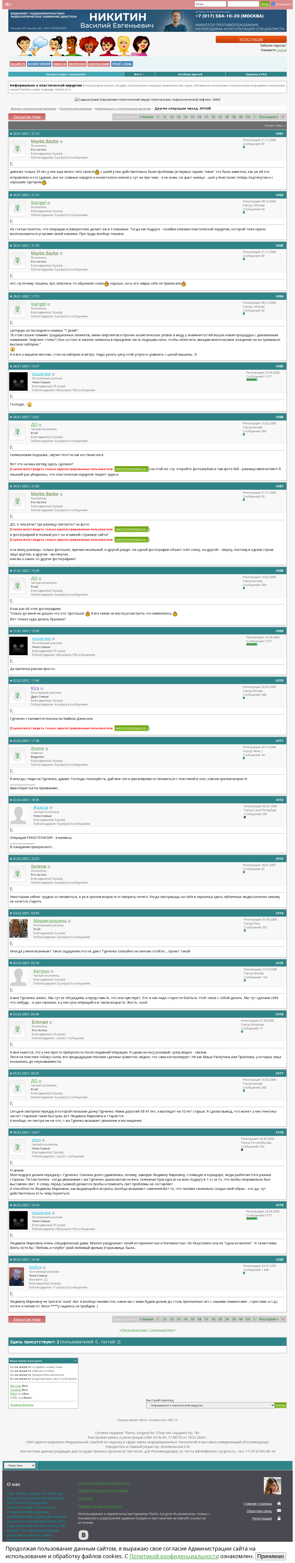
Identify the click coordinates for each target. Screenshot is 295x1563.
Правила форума (21, 1405)
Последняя (268, 117)
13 (178, 117)
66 (240, 117)
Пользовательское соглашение (103, 1490)
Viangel (38, 202)
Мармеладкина (50, 920)
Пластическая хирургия (75, 109)
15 (192, 117)
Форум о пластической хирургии (33, 109)
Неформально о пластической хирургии (123, 109)
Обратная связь (259, 1511)
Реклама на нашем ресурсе (100, 1506)
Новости (59, 64)
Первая (146, 117)
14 (185, 117)
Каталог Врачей (39, 64)
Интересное (77, 64)
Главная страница (258, 1503)
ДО (34, 424)
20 (227, 117)
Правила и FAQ (256, 74)
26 (234, 117)
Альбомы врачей (190, 74)
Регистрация (251, 39)
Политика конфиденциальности (104, 1482)
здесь (281, 50)
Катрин (41, 971)
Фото (138, 74)
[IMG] (13, 1394)
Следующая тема (161, 1330)
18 (213, 117)
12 (171, 117)
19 (220, 117)
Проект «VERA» (122, 64)
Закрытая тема (27, 116)
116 (247, 117)
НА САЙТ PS (18, 64)
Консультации (98, 64)
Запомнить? (283, 4)
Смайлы (15, 1390)
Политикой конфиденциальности (174, 1556)
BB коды (15, 1386)
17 (206, 117)
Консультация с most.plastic (66, 74)
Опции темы (274, 125)
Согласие (85, 1498)
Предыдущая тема (134, 1330)
